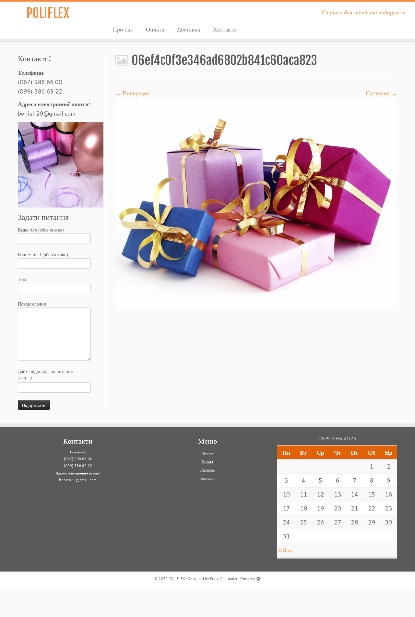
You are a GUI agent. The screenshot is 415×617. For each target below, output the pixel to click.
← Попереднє (132, 93)
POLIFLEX (47, 13)
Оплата (155, 29)
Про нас (123, 29)
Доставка (188, 29)
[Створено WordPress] (258, 577)
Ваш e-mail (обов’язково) (43, 254)
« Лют (285, 550)
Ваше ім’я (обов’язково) (41, 230)
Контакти (225, 29)
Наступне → (381, 93)
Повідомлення (32, 304)
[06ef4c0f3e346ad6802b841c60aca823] (256, 203)
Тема (22, 279)
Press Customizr (223, 578)
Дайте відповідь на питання (45, 375)
